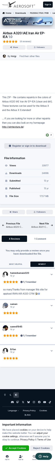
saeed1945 (16, 326)
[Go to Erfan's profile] (5, 350)
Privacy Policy (29, 410)
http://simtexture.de (12, 126)
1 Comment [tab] (40, 238)
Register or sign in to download (29, 145)
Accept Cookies (17, 448)
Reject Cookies (41, 448)
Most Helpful (15, 264)
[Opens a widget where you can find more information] (43, 456)
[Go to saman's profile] (5, 305)
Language (12, 410)
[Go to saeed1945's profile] (5, 328)
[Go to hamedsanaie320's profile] (5, 274)
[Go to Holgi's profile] (4, 56)
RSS (28, 415)
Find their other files (30, 56)
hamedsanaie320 (19, 273)
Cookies (43, 410)
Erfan (13, 349)
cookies (24, 429)
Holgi (13, 56)
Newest (42, 264)
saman (13, 304)
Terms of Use (44, 439)
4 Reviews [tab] (14, 238)
